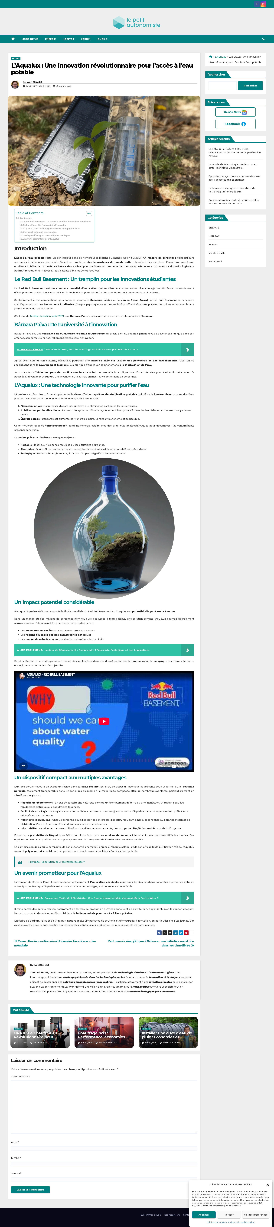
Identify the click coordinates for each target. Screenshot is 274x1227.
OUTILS (103, 39)
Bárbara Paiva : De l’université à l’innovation (45, 225)
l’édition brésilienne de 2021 (47, 315)
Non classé (215, 261)
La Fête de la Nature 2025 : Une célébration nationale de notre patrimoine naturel (235, 152)
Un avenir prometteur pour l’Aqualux (41, 239)
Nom (15, 1142)
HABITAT (69, 39)
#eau (59, 86)
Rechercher (216, 74)
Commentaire (20, 1076)
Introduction (25, 218)
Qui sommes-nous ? (151, 1215)
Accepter (204, 1214)
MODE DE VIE (30, 39)
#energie (67, 86)
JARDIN (86, 39)
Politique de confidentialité (241, 1222)
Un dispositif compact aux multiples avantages (46, 235)
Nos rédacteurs (172, 1215)
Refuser (229, 1214)
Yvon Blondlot (34, 82)
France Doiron (171, 1043)
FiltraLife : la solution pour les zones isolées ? (57, 861)
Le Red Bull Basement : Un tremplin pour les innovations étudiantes (56, 221)
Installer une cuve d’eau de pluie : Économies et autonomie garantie (167, 1037)
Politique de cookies (217, 1222)
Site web (16, 1173)
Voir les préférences (255, 1214)
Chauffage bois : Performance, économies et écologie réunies (104, 1037)
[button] (267, 1184)
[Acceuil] (210, 56)
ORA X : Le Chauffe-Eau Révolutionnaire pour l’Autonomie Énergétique (37, 1037)
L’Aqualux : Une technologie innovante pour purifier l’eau (51, 228)
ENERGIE (50, 39)
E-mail (16, 1157)
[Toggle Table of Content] (87, 213)
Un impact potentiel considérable (40, 232)
